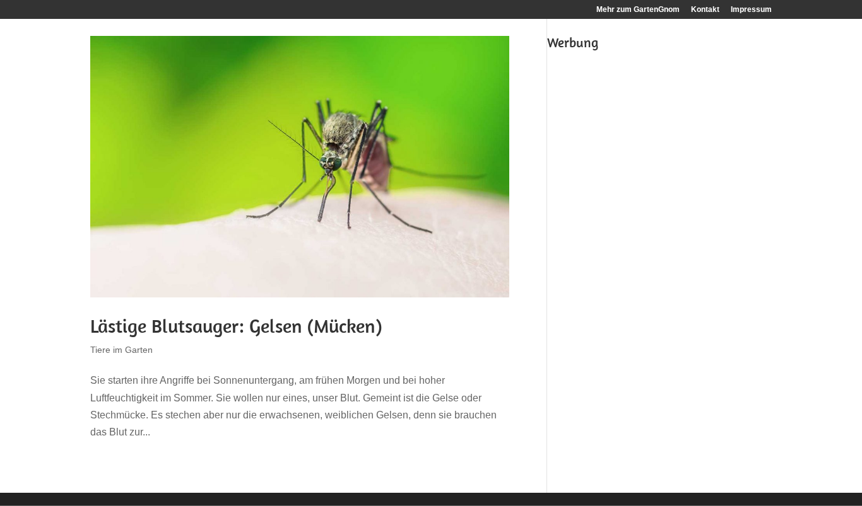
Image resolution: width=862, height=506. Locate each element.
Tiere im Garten (121, 350)
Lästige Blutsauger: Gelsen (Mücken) (236, 326)
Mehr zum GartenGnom (638, 10)
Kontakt (705, 10)
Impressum (751, 10)
